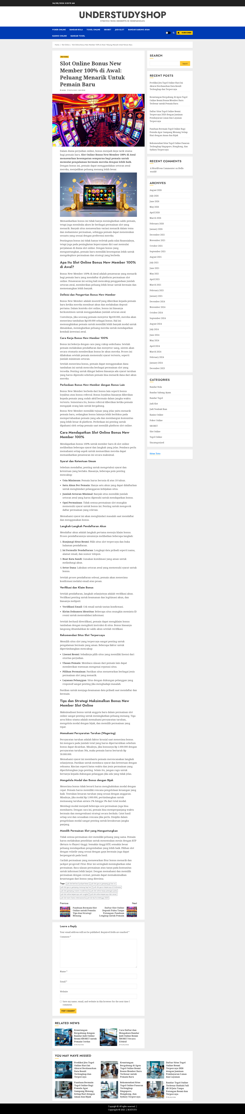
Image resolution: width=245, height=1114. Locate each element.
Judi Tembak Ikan (158, 409)
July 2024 (154, 329)
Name (63, 971)
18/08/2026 (172, 1097)
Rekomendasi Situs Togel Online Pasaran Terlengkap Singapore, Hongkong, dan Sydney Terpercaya (169, 146)
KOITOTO (132, 1109)
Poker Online (59, 29)
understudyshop (122, 14)
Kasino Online (59, 36)
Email (63, 981)
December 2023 (157, 368)
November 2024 (157, 307)
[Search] (173, 32)
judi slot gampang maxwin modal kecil (75, 891)
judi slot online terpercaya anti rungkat (74, 894)
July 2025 (154, 262)
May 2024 (154, 340)
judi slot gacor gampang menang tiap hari (76, 887)
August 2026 (156, 190)
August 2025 (156, 257)
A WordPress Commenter (162, 168)
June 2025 (154, 268)
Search (156, 55)
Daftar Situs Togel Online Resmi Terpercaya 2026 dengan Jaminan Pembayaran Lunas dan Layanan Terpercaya (176, 1071)
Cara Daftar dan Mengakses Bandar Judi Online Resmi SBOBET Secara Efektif (129, 1036)
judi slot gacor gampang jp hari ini (103, 883)
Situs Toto (155, 453)
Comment (65, 936)
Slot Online (64, 57)
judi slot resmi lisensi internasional (73, 898)
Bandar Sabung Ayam (139, 29)
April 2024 (155, 346)
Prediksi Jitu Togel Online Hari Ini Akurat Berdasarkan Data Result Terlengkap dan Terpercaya (166, 86)
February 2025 (157, 290)
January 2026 (156, 229)
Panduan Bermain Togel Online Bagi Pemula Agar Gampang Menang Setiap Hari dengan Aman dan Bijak (169, 132)
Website (64, 991)
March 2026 (155, 218)
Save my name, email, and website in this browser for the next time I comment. (96, 1003)
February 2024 (157, 357)
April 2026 (155, 212)
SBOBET (107, 29)
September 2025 (158, 251)
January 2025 (156, 296)
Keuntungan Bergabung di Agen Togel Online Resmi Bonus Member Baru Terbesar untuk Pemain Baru (168, 100)
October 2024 (156, 312)
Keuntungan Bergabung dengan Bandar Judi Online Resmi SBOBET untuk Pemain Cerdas (85, 1036)
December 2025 (157, 234)
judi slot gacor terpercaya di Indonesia (107, 887)
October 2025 (156, 246)
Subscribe (186, 32)
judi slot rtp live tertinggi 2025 (97, 898)
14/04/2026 (125, 1045)
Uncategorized (157, 442)
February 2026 (157, 223)
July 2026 (154, 195)
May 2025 (154, 273)
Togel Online (93, 29)
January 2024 (156, 362)
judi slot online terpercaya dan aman (103, 894)
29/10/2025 (73, 90)
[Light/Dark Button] (168, 33)
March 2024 (155, 351)
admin (64, 90)
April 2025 (155, 279)
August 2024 (156, 323)
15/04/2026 (80, 1045)
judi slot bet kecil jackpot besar (78, 883)
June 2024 (154, 335)
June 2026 (154, 201)
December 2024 (157, 301)
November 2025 (157, 240)
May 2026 (154, 207)
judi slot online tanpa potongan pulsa (104, 891)
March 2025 (155, 284)
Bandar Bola (76, 29)
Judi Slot (119, 29)
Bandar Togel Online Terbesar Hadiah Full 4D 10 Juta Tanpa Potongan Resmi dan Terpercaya (177, 1088)
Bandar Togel (78, 36)
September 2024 (158, 318)
